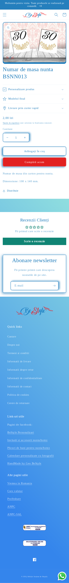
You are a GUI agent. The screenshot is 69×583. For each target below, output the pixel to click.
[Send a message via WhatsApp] (62, 576)
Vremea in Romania (19, 483)
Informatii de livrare (19, 361)
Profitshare (14, 498)
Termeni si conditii (18, 353)
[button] (5, 15)
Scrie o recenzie (34, 241)
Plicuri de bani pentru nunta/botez (28, 447)
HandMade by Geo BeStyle (24, 463)
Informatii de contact (19, 386)
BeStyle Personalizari (20, 432)
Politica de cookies (18, 394)
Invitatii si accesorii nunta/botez (27, 440)
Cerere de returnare (18, 403)
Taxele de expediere (11, 123)
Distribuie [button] (12, 190)
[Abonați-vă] (54, 285)
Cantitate (8, 129)
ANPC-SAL (14, 514)
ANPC (11, 506)
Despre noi (13, 344)
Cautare (11, 336)
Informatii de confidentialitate (24, 378)
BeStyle (30, 576)
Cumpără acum (34, 162)
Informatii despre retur (20, 369)
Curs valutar (15, 491)
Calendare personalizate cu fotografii (30, 455)
